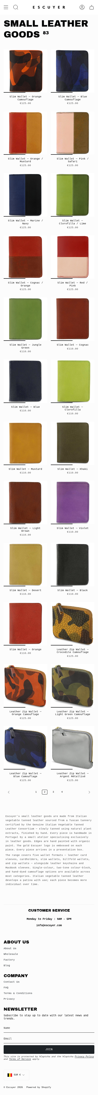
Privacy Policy (84, 1056)
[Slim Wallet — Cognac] (72, 319)
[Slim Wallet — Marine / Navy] (25, 195)
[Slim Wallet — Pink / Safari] (72, 133)
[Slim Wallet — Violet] (72, 502)
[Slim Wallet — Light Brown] (25, 502)
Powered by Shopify (38, 1087)
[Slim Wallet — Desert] (25, 564)
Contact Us (12, 982)
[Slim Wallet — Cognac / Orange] (25, 257)
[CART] (91, 7)
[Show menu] (5, 7)
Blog (7, 965)
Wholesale (11, 954)
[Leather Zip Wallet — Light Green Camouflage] (72, 686)
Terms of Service (20, 1059)
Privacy (9, 999)
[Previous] (18, 792)
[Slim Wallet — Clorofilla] (72, 381)
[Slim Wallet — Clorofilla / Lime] (72, 195)
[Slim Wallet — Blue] (25, 381)
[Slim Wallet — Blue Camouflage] (72, 71)
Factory (9, 959)
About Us (10, 948)
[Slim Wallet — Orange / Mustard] (25, 133)
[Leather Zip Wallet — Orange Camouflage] (25, 686)
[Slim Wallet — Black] (72, 564)
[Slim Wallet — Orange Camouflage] (25, 71)
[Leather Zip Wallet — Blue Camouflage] (25, 747)
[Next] (80, 792)
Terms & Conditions (18, 993)
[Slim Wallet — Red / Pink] (72, 257)
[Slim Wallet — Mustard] (25, 443)
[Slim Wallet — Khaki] (72, 443)
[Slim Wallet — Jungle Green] (25, 319)
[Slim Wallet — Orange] (25, 623)
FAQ (6, 987)
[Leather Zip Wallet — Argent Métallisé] (72, 747)
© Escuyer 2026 (13, 1087)
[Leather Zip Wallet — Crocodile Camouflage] (72, 623)
